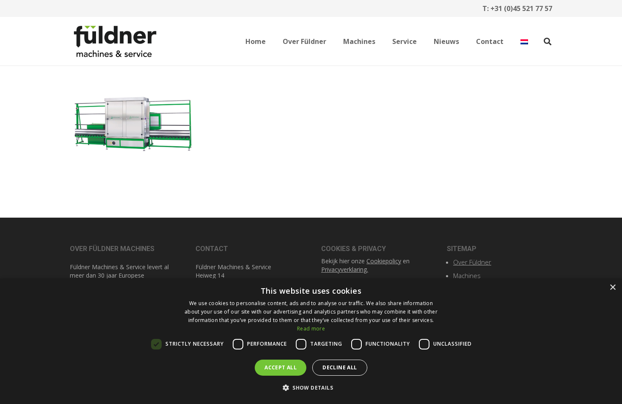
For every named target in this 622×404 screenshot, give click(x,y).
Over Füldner (472, 262)
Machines (467, 275)
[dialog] (311, 341)
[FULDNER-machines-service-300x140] (115, 41)
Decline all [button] (339, 367)
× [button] (612, 287)
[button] (332, 41)
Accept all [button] (280, 367)
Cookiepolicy (383, 261)
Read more (311, 328)
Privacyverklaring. (344, 269)
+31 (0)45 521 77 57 (521, 8)
